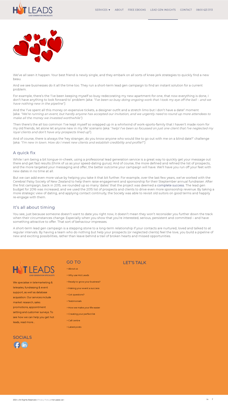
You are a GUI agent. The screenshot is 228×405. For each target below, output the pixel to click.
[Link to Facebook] (212, 399)
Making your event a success (83, 288)
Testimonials (74, 301)
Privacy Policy (44, 400)
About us (73, 268)
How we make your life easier (84, 307)
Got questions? (76, 294)
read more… (27, 322)
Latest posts (74, 327)
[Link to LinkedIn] (207, 399)
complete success (170, 185)
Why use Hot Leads (78, 275)
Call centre (74, 320)
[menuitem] (103, 10)
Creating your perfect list (81, 314)
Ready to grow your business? (84, 281)
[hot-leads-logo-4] (32, 10)
